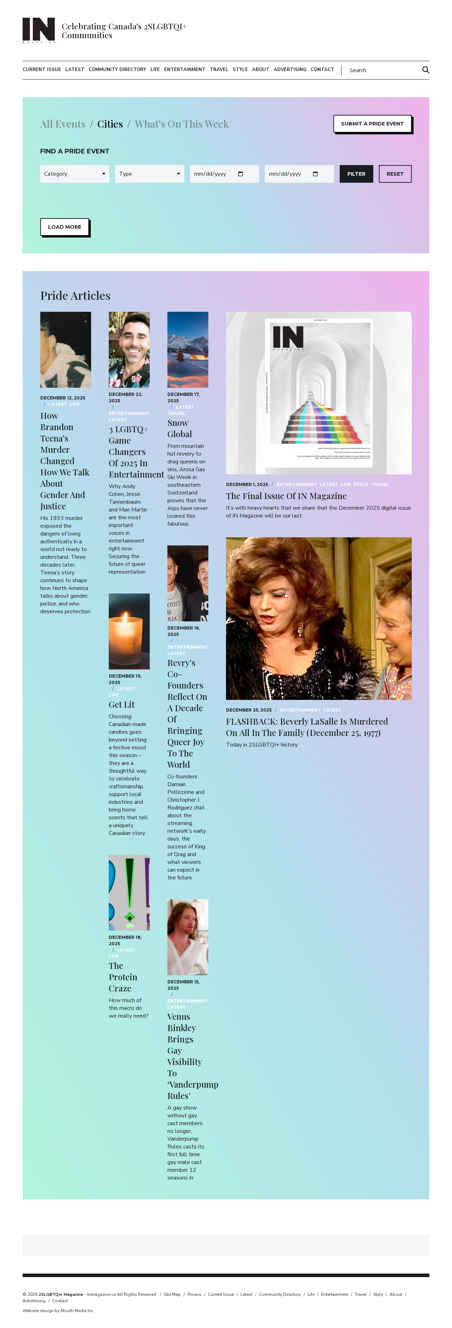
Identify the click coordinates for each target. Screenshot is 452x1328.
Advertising (290, 69)
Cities (110, 123)
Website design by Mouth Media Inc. (58, 1311)
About (260, 69)
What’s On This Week (182, 123)
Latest (74, 69)
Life (155, 69)
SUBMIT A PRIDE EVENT (372, 124)
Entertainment (185, 69)
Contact (322, 69)
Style (240, 69)
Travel (219, 69)
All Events (62, 123)
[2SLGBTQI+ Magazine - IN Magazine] (39, 30)
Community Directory (117, 69)
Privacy (194, 1294)
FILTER (356, 174)
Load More (64, 227)
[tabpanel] (226, 191)
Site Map (172, 1294)
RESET (395, 174)
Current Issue (42, 69)
